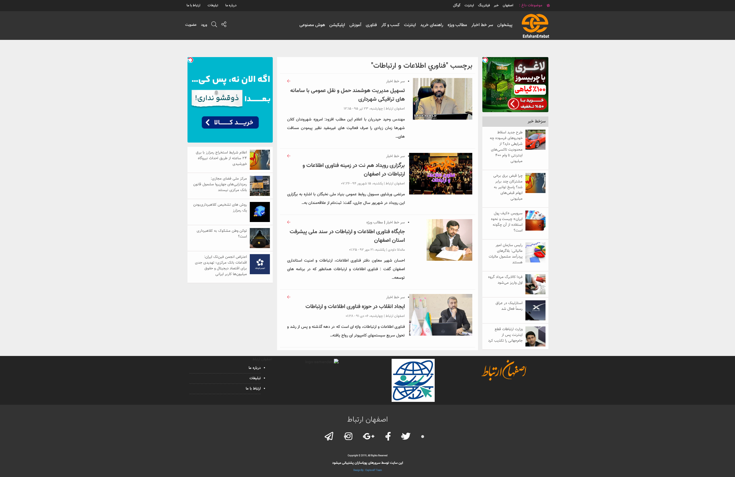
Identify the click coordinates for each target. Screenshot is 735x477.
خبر (496, 5)
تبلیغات (213, 5)
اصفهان (508, 5)
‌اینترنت (469, 5)
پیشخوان (504, 25)
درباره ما (231, 5)
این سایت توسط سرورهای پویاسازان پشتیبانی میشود (367, 463)
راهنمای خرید (431, 25)
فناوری (371, 25)
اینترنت (410, 25)
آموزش (355, 25)
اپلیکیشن (337, 25)
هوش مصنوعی (312, 25)
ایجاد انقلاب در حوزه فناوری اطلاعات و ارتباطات (355, 307)
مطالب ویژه (457, 25)
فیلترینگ (484, 5)
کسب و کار (390, 25)
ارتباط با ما (193, 5)
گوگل (457, 5)
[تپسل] (485, 60)
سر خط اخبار (482, 25)
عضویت (191, 25)
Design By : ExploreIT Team (367, 470)
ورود (204, 25)
